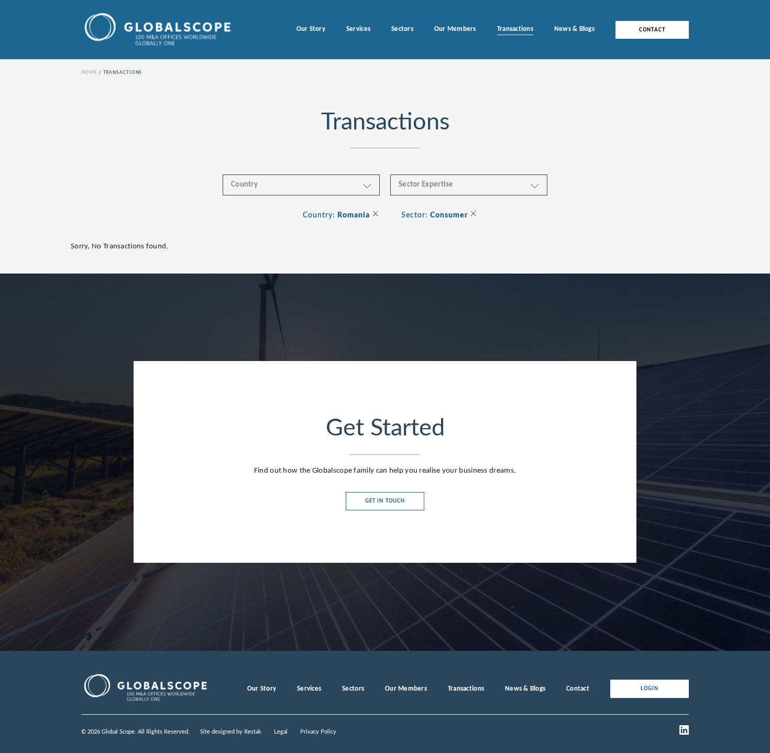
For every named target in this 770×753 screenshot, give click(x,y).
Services (358, 29)
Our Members (455, 29)
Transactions (515, 29)
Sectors (402, 29)
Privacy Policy (318, 732)
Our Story (310, 29)
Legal (281, 732)
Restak (252, 732)
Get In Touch (385, 501)
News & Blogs (574, 29)
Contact (652, 29)
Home (89, 72)
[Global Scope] (145, 701)
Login (650, 689)
